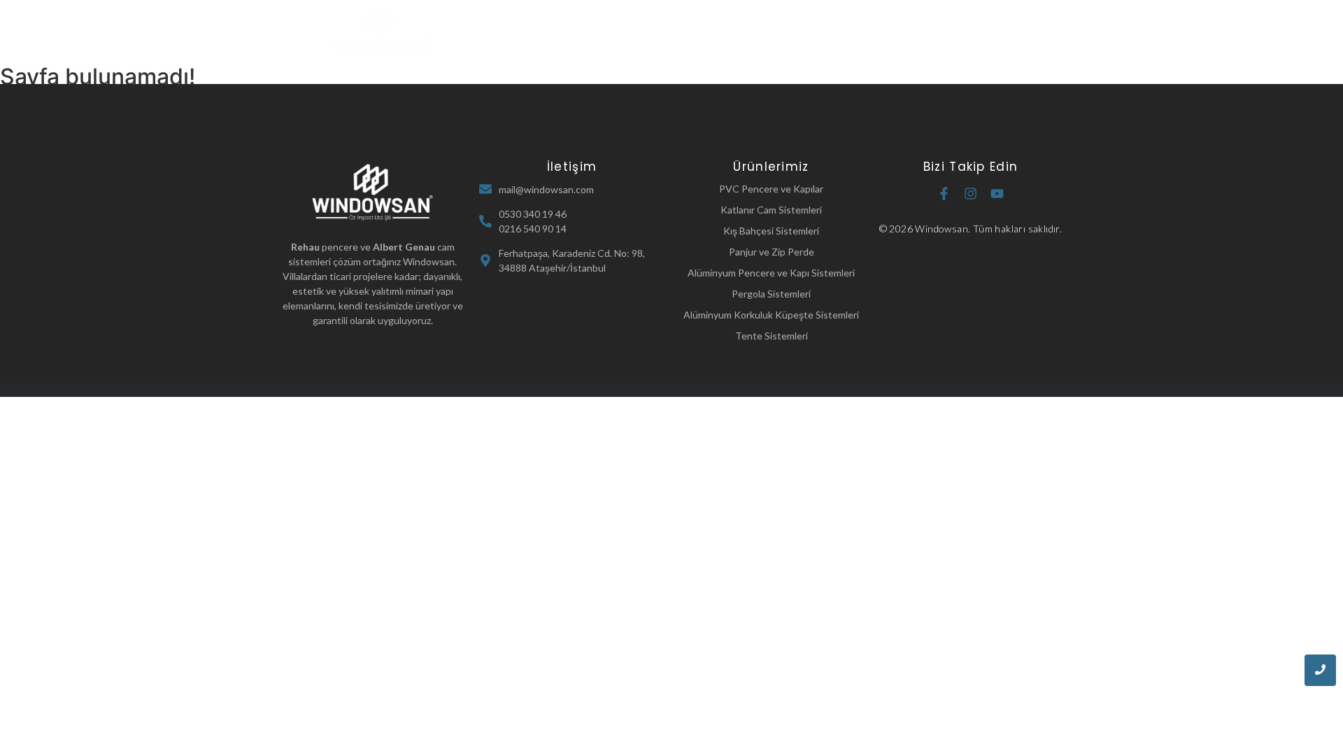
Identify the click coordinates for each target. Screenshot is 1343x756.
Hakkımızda (647, 33)
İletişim (902, 33)
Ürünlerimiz (728, 33)
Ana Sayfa (568, 33)
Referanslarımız (820, 33)
